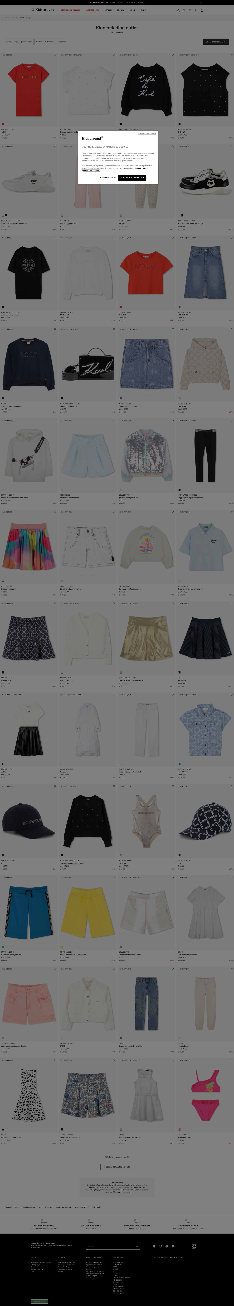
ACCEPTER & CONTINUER (132, 178)
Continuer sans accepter (147, 134)
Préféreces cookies (108, 177)
